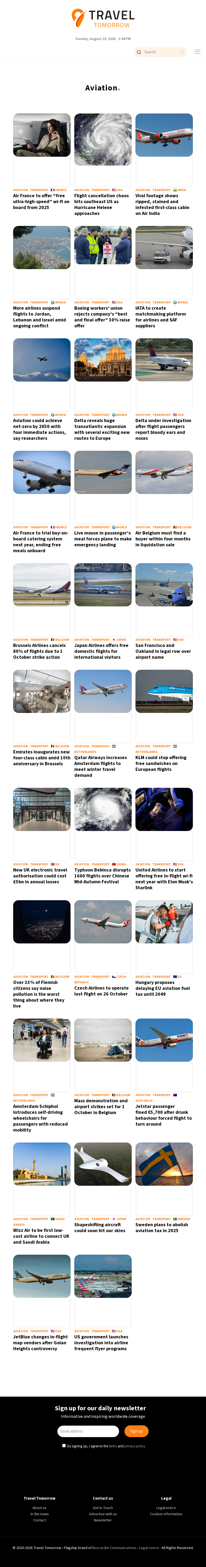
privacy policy (135, 839)
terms (113, 839)
